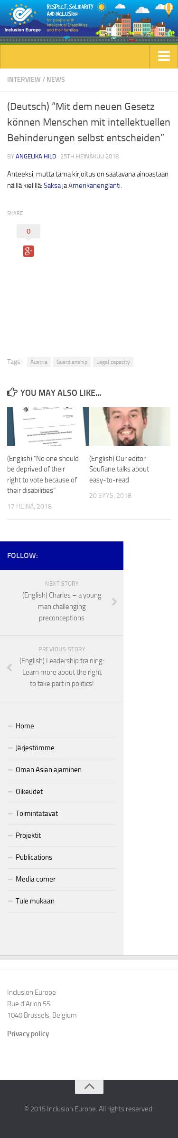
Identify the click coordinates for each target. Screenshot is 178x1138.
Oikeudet (29, 791)
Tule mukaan (35, 901)
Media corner (36, 879)
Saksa (52, 185)
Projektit (28, 835)
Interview (24, 80)
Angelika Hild (36, 156)
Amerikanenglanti (94, 185)
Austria (38, 362)
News (56, 80)
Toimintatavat (37, 813)
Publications (34, 857)
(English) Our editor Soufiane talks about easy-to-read (119, 469)
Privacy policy (28, 1034)
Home (25, 726)
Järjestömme (35, 748)
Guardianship (71, 362)
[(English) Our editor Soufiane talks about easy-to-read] (130, 426)
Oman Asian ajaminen (49, 769)
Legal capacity (113, 362)
